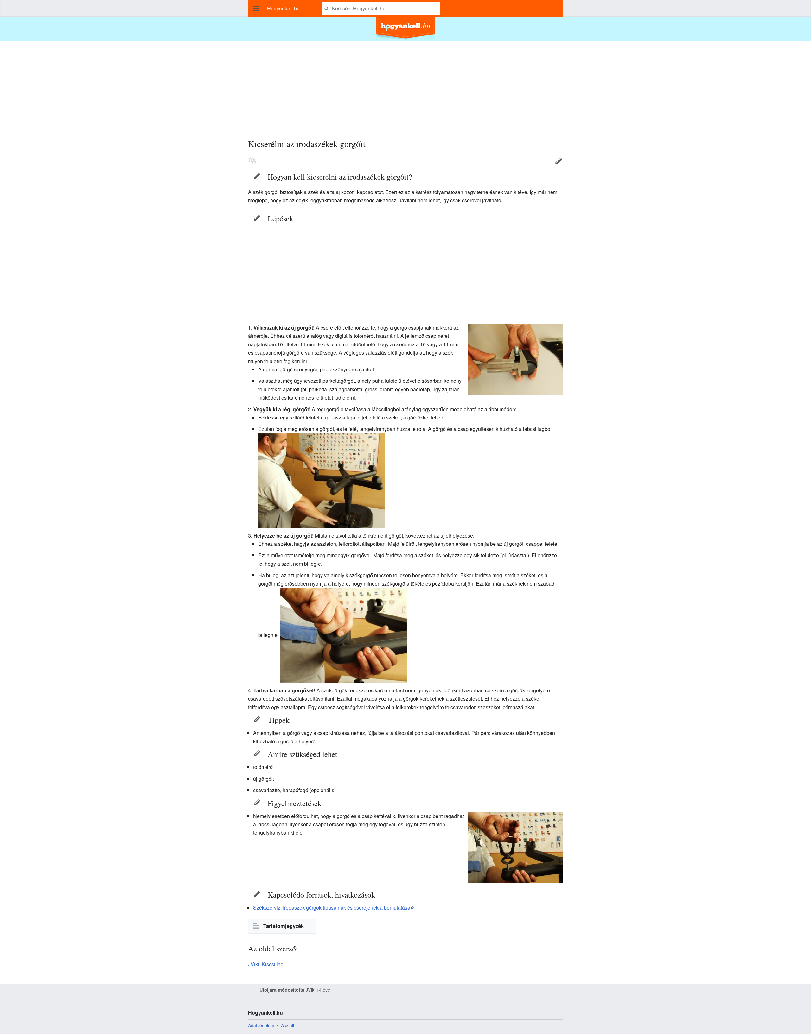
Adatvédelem (261, 1025)
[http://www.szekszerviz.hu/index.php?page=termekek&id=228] (515, 358)
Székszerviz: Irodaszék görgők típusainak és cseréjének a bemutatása (331, 907)
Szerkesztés (559, 161)
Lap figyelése (539, 161)
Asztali (287, 1025)
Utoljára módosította (281, 990)
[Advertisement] (405, 85)
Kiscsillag (273, 964)
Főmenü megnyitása (256, 8)
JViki (253, 964)
